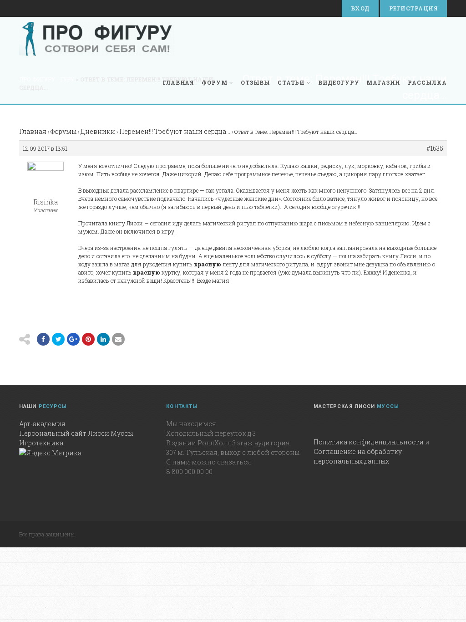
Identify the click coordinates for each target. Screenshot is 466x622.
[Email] (103, 339)
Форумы (63, 131)
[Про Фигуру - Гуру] (96, 39)
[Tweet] (58, 339)
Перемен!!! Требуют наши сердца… (174, 131)
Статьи (291, 82)
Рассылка (427, 82)
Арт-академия (42, 423)
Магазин (383, 82)
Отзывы (255, 82)
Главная (178, 82)
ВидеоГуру (339, 82)
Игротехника (41, 442)
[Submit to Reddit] (88, 339)
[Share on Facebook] (43, 339)
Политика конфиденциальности (369, 442)
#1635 (434, 148)
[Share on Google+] (73, 339)
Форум (215, 82)
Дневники (98, 131)
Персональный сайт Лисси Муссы (76, 433)
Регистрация (413, 8)
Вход (360, 8)
